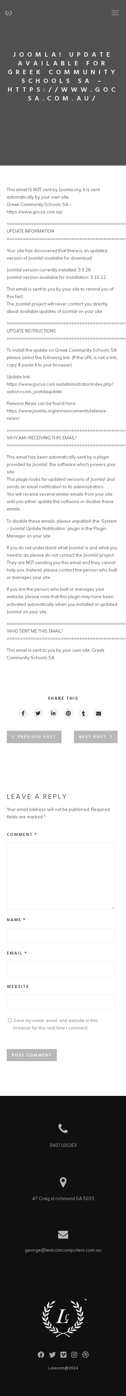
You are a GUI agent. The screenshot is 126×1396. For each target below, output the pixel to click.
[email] (98, 713)
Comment (22, 834)
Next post (93, 737)
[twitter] (38, 713)
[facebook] (23, 713)
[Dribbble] (85, 1357)
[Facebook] (41, 1357)
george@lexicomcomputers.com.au (63, 1250)
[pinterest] (68, 713)
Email (17, 953)
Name (16, 920)
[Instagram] (74, 1357)
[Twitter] (52, 1357)
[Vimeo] (63, 1357)
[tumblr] (83, 713)
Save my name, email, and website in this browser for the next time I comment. (55, 1024)
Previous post (37, 737)
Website (18, 986)
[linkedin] (53, 713)
